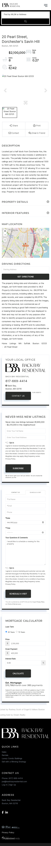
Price (7, 639)
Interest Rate (10, 659)
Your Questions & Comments (16, 538)
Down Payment (11, 649)
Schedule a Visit (35, 492)
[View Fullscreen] (5, 240)
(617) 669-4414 (16, 778)
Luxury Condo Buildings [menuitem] (12, 758)
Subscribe (18, 468)
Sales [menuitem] (4, 752)
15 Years (21, 632)
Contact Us (18, 396)
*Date (7, 518)
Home (4, 343)
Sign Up (12, 785)
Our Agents (36, 392)
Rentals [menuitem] (5, 755)
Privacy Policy (10, 459)
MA (20, 343)
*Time (7, 528)
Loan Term (9, 627)
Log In (4, 785)
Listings (12, 343)
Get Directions (25, 276)
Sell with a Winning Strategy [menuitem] (14, 761)
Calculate (18, 673)
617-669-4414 (16, 381)
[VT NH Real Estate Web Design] (25, 838)
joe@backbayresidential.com (14, 781)
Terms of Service (13, 604)
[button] (25, 21)
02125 (44, 343)
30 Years (11, 632)
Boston (36, 343)
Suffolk (27, 343)
